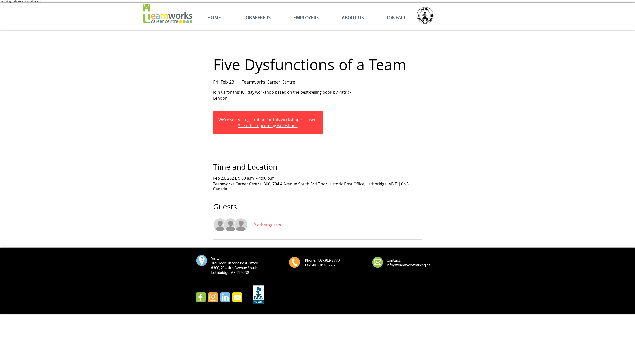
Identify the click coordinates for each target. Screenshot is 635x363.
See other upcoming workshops (268, 125)
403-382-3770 (328, 261)
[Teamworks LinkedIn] (225, 297)
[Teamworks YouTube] (237, 297)
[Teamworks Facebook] (201, 297)
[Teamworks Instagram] (213, 297)
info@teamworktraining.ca (408, 265)
